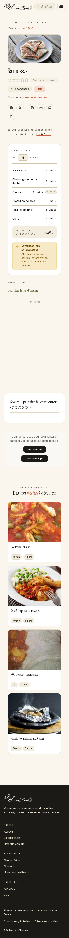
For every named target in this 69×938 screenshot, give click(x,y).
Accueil (13, 22)
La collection (36, 22)
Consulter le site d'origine (23, 290)
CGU (6, 894)
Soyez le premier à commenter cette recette (33, 404)
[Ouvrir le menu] (61, 6)
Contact (9, 866)
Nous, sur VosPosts (16, 872)
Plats (12, 27)
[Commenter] (49, 107)
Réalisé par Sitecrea (16, 930)
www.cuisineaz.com (35, 97)
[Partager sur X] (20, 107)
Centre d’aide (12, 860)
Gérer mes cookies (46, 921)
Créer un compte (14, 844)
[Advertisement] (34, 340)
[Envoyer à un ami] (41, 107)
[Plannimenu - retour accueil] (18, 798)
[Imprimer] (32, 107)
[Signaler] (11, 116)
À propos (9, 888)
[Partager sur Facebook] (11, 107)
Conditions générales (17, 921)
